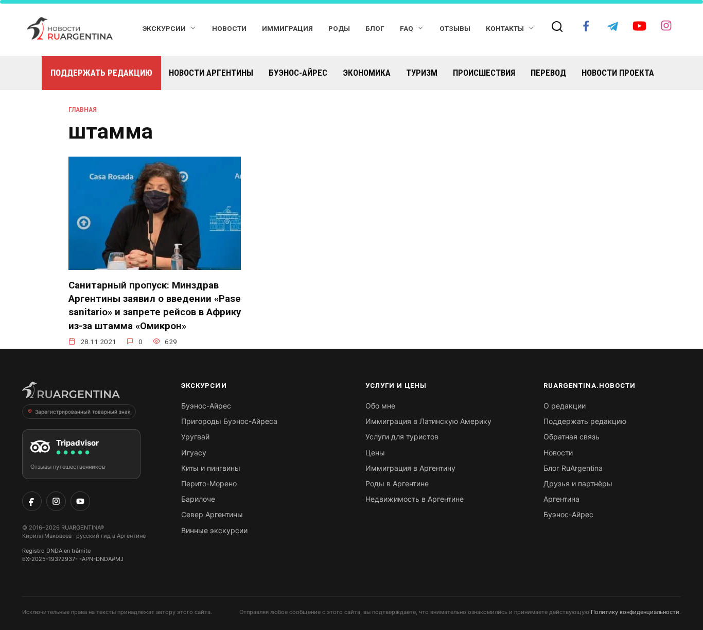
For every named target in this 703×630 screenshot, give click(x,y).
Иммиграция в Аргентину (410, 468)
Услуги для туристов (401, 436)
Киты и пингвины (210, 468)
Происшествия (484, 72)
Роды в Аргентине (397, 483)
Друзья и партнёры (577, 483)
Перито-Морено (209, 483)
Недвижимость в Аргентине (414, 499)
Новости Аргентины (211, 72)
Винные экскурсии (214, 530)
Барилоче (198, 499)
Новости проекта (618, 72)
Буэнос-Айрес (298, 72)
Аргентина (561, 499)
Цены (375, 452)
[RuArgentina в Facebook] (32, 501)
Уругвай (195, 436)
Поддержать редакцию (101, 72)
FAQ (406, 28)
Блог (374, 28)
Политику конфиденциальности (635, 612)
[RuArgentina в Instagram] (56, 501)
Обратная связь (571, 436)
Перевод (548, 72)
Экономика (367, 72)
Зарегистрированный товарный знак (82, 411)
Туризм (421, 72)
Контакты (505, 28)
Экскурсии (164, 28)
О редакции (564, 405)
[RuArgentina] (71, 393)
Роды (339, 28)
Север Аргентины (212, 514)
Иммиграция (287, 28)
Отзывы (455, 28)
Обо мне (380, 405)
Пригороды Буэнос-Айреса (229, 421)
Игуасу (193, 452)
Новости (229, 28)
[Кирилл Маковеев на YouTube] (80, 501)
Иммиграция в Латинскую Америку (428, 421)
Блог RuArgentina (573, 468)
